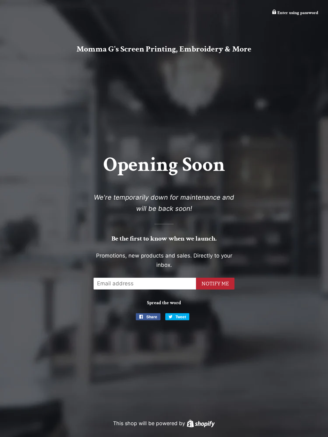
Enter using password (297, 13)
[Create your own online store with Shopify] (201, 423)
